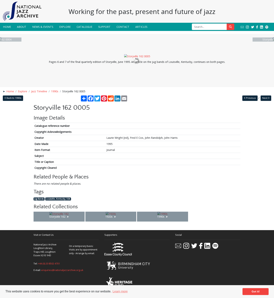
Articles (141, 27)
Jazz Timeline (39, 91)
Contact (122, 27)
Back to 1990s (13, 98)
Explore (65, 27)
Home (7, 27)
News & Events (42, 27)
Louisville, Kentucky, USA (58, 198)
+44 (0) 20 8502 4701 (49, 263)
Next (265, 98)
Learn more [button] (120, 291)
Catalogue (84, 27)
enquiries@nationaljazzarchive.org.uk (62, 270)
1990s (54, 91)
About (21, 27)
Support (104, 27)
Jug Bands (39, 198)
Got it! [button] (256, 291)
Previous (250, 98)
